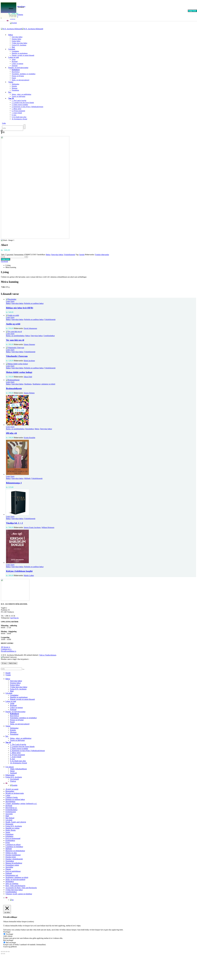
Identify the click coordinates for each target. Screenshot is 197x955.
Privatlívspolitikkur (8, 651)
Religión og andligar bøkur (34, 303)
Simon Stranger (29, 344)
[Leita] (24, 126)
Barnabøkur (29, 429)
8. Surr (14, 115)
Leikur (7, 795)
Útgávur (13, 781)
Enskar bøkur (16, 41)
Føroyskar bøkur (17, 37)
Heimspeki (9, 824)
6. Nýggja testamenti (18, 111)
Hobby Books (10, 830)
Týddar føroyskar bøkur (19, 43)
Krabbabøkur (10, 840)
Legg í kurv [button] (10, 301)
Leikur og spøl (13, 57)
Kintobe (14, 86)
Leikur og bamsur (17, 63)
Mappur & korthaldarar (13, 863)
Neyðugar (9, 934)
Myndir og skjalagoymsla (14, 793)
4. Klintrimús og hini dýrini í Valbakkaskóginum (27, 107)
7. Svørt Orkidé (17, 113)
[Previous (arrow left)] (2, 953)
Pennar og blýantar (18, 76)
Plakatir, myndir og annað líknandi (23, 55)
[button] (4, 123)
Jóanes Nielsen (29, 393)
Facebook (4, 261)
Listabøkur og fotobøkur (14, 847)
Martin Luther (29, 575)
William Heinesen (47, 527)
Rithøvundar (9, 775)
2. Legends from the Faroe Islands (23, 102)
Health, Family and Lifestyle (15, 822)
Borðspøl (15, 61)
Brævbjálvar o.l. (11, 808)
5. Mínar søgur (16, 109)
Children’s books (11, 797)
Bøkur (10, 35)
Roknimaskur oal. (11, 875)
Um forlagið (14, 779)
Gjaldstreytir (6, 649)
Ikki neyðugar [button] (8, 940)
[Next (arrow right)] (4, 953)
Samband (13, 773)
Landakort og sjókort (13, 845)
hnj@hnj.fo (14, 618)
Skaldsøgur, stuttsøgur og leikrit (43, 384)
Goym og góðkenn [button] (10, 947)
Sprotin (81, 255)
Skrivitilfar (9, 867)
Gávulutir (11, 49)
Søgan (12, 771)
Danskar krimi (10, 857)
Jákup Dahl (28, 377)
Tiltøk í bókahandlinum (18, 769)
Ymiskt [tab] (8, 675)
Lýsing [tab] (7, 265)
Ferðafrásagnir (10, 812)
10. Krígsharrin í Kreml (19, 119)
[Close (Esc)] (9, 951)
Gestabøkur (15, 51)
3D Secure (5, 647)
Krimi (7, 842)
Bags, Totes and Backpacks (15, 886)
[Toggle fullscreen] (4, 951)
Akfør (14, 59)
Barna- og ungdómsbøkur (15, 336)
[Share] (6, 951)
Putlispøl (13, 710)
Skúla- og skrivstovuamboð (15, 879)
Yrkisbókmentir (69, 255)
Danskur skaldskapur (13, 855)
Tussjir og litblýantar (18, 96)
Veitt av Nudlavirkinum (47, 655)
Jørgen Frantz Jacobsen (32, 527)
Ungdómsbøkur (49, 336)
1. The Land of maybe (19, 100)
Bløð (12, 691)
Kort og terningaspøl (12, 838)
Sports (7, 832)
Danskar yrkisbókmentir (14, 859)
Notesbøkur (9, 861)
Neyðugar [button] (6, 932)
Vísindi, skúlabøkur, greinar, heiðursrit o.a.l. (21, 803)
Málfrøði (27, 478)
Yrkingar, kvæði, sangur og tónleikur (18, 894)
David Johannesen (30, 328)
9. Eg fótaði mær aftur (19, 117)
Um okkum (9, 767)
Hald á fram (13, 663)
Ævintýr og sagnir (11, 789)
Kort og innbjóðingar (13, 871)
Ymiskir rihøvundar (102, 255)
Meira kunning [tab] (10, 267)
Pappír (14, 78)
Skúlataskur (15, 84)
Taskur (10, 82)
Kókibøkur (9, 836)
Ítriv (9, 92)
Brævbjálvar (16, 72)
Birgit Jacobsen (29, 361)
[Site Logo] (22, 29)
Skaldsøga (28, 384)
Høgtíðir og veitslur (12, 828)
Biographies (9, 791)
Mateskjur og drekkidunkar (15, 851)
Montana (14, 88)
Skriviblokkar (10, 801)
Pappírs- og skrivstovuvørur (18, 68)
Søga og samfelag (11, 884)
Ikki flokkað (9, 818)
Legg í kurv (192, 11)
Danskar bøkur (16, 39)
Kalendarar (9, 834)
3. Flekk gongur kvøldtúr (20, 104)
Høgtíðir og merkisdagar (20, 53)
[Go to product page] (101, 299)
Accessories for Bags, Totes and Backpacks (21, 888)
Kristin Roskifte (29, 438)
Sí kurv (4, 663)
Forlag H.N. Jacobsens (19, 45)
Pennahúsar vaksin (12, 865)
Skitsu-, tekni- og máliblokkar (21, 94)
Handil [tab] (7, 673)
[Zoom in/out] (2, 951)
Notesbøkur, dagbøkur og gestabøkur (23, 74)
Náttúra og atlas (11, 853)
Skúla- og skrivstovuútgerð (20, 80)
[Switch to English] (13, 23)
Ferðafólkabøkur (11, 810)
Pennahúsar (15, 90)
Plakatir (8, 869)
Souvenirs (9, 814)
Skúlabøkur (9, 881)
